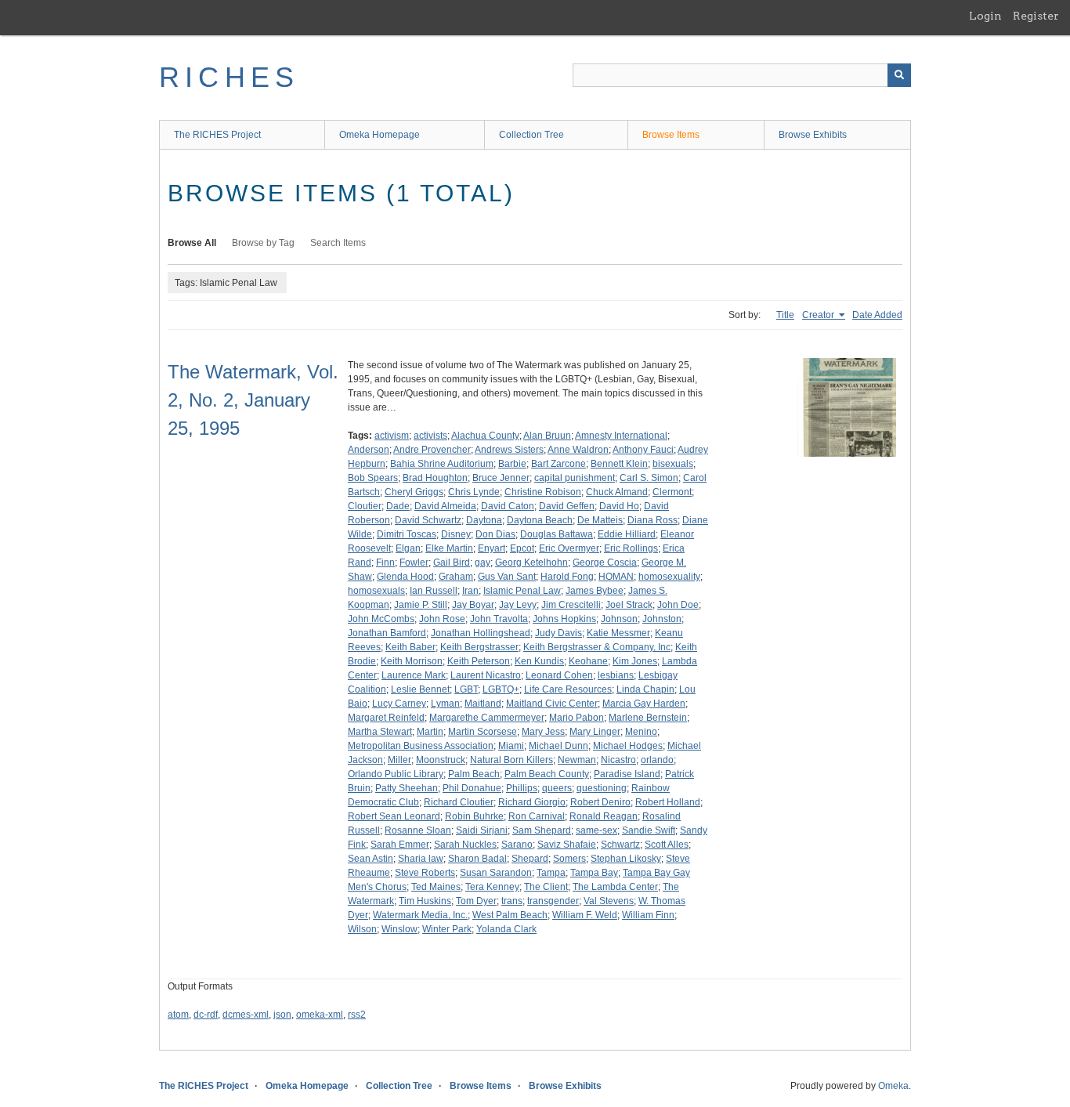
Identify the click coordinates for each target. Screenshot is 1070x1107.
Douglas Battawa (556, 534)
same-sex (596, 830)
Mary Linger (594, 731)
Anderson (368, 449)
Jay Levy (518, 604)
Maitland (483, 703)
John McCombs (381, 618)
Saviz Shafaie (566, 844)
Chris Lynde (474, 492)
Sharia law (420, 858)
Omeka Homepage (379, 134)
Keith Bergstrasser (479, 647)
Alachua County (485, 435)
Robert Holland (667, 802)
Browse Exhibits (813, 134)
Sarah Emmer (400, 844)
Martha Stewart (380, 731)
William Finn (648, 915)
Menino (641, 731)
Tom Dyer (476, 900)
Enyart (491, 548)
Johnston (661, 618)
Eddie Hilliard (627, 534)
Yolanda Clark (506, 929)
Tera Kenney (492, 886)
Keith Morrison (412, 661)
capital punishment (574, 477)
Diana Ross (652, 520)
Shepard (530, 858)
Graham (456, 576)
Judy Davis (558, 633)
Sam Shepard (541, 830)
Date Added (877, 314)
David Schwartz (428, 520)
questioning (602, 788)
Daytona (484, 520)
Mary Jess (543, 731)
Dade (398, 506)
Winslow (399, 929)
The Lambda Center (615, 886)
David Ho (619, 506)
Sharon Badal (477, 858)
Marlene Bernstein (648, 717)
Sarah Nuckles (465, 844)
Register (1036, 15)
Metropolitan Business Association (420, 745)
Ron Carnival (536, 816)
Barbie (512, 463)
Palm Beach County (546, 774)
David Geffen (567, 506)
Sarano (517, 844)
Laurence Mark (413, 675)
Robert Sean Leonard (394, 816)
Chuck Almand (617, 492)
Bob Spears (373, 477)
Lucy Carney (399, 703)
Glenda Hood (405, 576)
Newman (577, 759)
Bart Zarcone (558, 463)
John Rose (442, 618)
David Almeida (445, 506)
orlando (657, 759)
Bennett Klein (619, 463)
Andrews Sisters (509, 449)
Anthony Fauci (643, 449)
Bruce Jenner (501, 477)
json (282, 1014)
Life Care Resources (568, 689)
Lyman (445, 703)
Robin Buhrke (474, 816)
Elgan (408, 548)
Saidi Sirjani (482, 830)
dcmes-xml (245, 1014)
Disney (456, 534)
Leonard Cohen (559, 675)
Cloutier (364, 506)
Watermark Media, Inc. (420, 915)
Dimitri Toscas (406, 534)
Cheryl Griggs (414, 492)
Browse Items (670, 134)
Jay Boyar (473, 604)
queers (557, 788)
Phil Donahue (472, 788)
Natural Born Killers (511, 759)
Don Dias (495, 534)
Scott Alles (667, 844)
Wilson (362, 929)
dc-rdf (205, 1014)
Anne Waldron (578, 449)
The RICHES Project (217, 134)
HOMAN (616, 576)
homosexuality (669, 576)
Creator (819, 314)
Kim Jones (635, 661)
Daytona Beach (540, 520)
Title (785, 314)
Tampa (551, 872)
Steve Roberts (425, 872)
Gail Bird (451, 562)
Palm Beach (474, 774)
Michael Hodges (628, 745)
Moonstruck (440, 759)
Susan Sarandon (496, 872)
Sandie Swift (648, 830)
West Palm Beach (510, 915)
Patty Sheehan (406, 788)
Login (985, 15)
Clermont (672, 492)
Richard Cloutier (458, 802)
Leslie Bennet (420, 689)
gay (482, 562)
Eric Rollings (631, 548)
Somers (569, 858)
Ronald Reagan (603, 816)
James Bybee (595, 590)
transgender (553, 900)
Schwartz (620, 844)
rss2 (357, 1014)
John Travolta (499, 618)
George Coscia (605, 562)
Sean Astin (370, 858)
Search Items (338, 242)
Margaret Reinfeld (386, 717)
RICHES (229, 77)
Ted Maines (436, 886)
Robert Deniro (600, 802)
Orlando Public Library (395, 774)
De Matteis (600, 520)
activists (430, 435)
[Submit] (899, 75)
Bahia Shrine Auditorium (441, 463)
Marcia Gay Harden (643, 703)
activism (391, 435)
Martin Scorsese (482, 731)
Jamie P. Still (420, 604)
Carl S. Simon (649, 477)
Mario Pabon (576, 717)
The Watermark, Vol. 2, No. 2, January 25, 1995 (253, 400)
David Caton (507, 506)
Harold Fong (567, 576)
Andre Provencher (432, 449)
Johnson (619, 618)
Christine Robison (542, 492)
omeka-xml (319, 1014)
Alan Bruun (547, 435)
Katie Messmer (618, 633)
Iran (470, 590)
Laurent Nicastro (485, 675)
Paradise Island (627, 774)
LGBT (466, 689)
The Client (546, 886)
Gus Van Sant (507, 576)
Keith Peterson (478, 661)
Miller (399, 759)
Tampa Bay (594, 872)
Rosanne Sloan (418, 830)
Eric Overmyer (569, 548)
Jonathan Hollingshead (480, 633)
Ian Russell (433, 590)
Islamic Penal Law (522, 590)
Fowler (413, 562)
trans (511, 900)
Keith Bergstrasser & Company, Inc (597, 647)
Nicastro (618, 759)
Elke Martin (449, 548)
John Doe (678, 604)
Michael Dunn (558, 745)
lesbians (616, 675)
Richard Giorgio (532, 802)
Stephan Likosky (626, 858)
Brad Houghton (435, 477)
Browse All (192, 242)
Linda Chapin (645, 689)
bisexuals (672, 463)
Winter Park (447, 929)
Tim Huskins (425, 900)
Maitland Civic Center (552, 703)
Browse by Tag (263, 242)
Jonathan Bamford (387, 633)
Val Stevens (609, 900)
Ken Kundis (539, 661)
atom (178, 1014)
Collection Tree (531, 134)
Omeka (893, 1085)
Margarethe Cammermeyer (486, 717)
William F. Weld (584, 915)
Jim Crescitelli (571, 604)
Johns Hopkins (564, 618)
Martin (430, 731)
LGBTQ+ (501, 689)
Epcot (522, 548)
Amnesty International (621, 435)
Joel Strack (628, 604)
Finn (385, 562)
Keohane (588, 661)
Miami (511, 745)
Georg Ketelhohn (531, 562)
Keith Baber (410, 647)
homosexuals (376, 590)
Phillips (521, 788)
